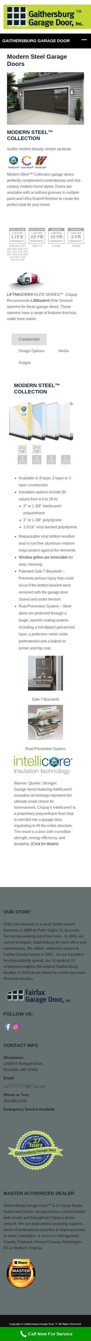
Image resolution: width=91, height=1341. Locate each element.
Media (64, 351)
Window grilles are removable (43, 557)
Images (25, 363)
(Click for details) (45, 844)
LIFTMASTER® (20, 295)
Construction (29, 339)
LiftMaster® (41, 301)
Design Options (31, 351)
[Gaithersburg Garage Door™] (47, 16)
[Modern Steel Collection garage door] (45, 98)
